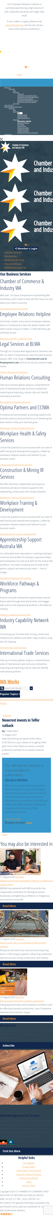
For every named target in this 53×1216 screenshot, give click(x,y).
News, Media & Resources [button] (13, 107)
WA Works (9, 681)
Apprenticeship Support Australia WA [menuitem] (18, 534)
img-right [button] (16, 103)
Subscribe (9, 1045)
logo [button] (14, 91)
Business (4, 699)
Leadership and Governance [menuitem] (27, 95)
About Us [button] (7, 87)
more (19, 74)
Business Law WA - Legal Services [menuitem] (16, 338)
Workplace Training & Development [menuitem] (17, 497)
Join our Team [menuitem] (9, 105)
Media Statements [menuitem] (23, 118)
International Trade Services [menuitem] (13, 647)
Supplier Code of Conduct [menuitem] (28, 1174)
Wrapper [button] (12, 89)
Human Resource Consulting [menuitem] (13, 372)
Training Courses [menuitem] (23, 131)
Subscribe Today (13, 818)
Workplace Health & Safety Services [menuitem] (17, 428)
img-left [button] (19, 113)
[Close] (49, 4)
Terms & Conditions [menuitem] (28, 1178)
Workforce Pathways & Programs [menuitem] (15, 578)
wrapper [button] (16, 112)
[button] (24, 121)
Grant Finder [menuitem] (21, 126)
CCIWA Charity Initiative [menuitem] (25, 99)
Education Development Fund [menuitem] (27, 100)
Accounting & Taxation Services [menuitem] (15, 402)
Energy (20, 699)
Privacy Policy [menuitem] (28, 1166)
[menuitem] (10, 256)
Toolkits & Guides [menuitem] (23, 129)
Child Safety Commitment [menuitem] (28, 1170)
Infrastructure (29, 699)
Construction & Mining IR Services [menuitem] (16, 464)
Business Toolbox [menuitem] (23, 123)
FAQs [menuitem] (28, 1181)
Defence (12, 699)
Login (29, 822)
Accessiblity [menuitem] (28, 1163)
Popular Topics (9, 694)
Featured (47, 699)
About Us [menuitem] (20, 94)
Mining (39, 699)
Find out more (11, 1151)
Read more (9, 905)
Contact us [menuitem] (8, 134)
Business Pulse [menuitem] (22, 116)
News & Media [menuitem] (22, 115)
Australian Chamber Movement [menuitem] (28, 97)
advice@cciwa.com (15, 25)
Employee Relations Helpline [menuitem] (14, 308)
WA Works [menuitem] (20, 124)
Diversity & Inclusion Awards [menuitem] (26, 102)
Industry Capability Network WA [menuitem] (15, 614)
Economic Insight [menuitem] (23, 128)
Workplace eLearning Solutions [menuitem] (27, 133)
